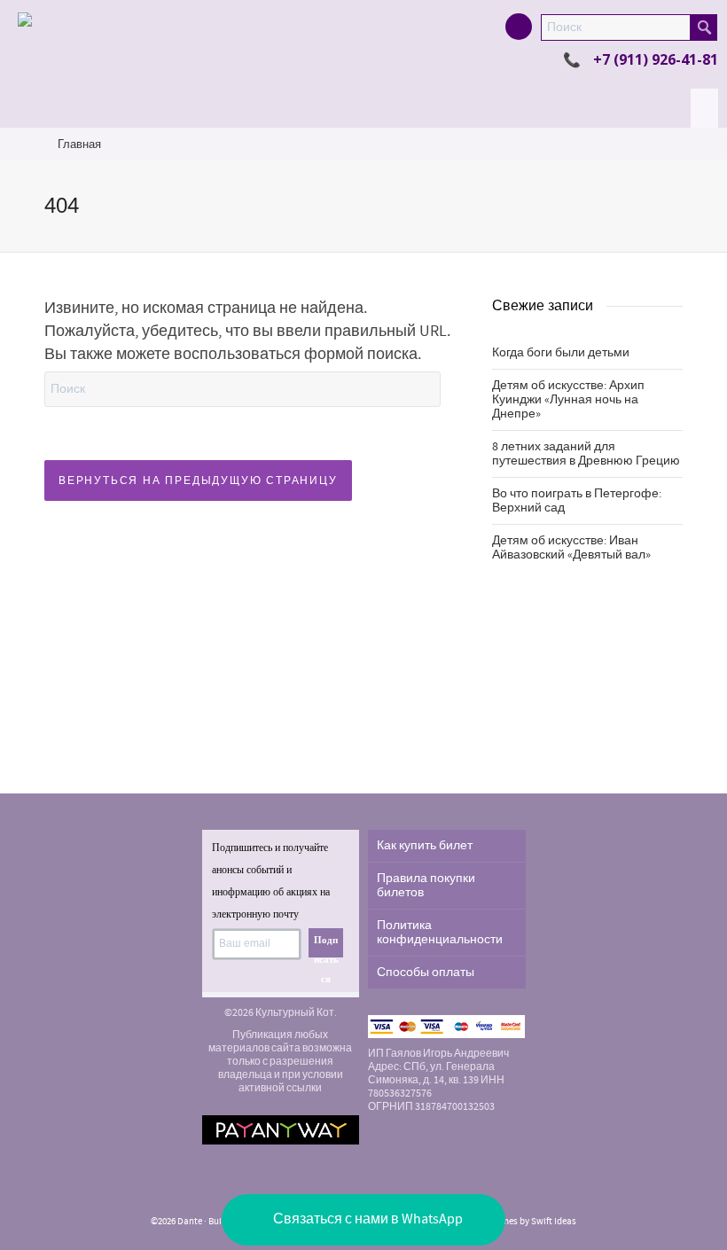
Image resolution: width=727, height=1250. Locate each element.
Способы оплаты (425, 972)
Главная (79, 144)
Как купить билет (425, 846)
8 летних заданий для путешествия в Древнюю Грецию (586, 454)
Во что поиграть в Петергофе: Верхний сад (576, 501)
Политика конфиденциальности (440, 933)
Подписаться (326, 945)
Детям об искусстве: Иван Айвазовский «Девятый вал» (571, 548)
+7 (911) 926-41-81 (655, 59)
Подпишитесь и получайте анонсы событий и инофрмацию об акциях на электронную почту (271, 880)
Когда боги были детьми (560, 353)
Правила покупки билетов (426, 886)
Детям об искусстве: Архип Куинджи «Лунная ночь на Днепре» (568, 400)
